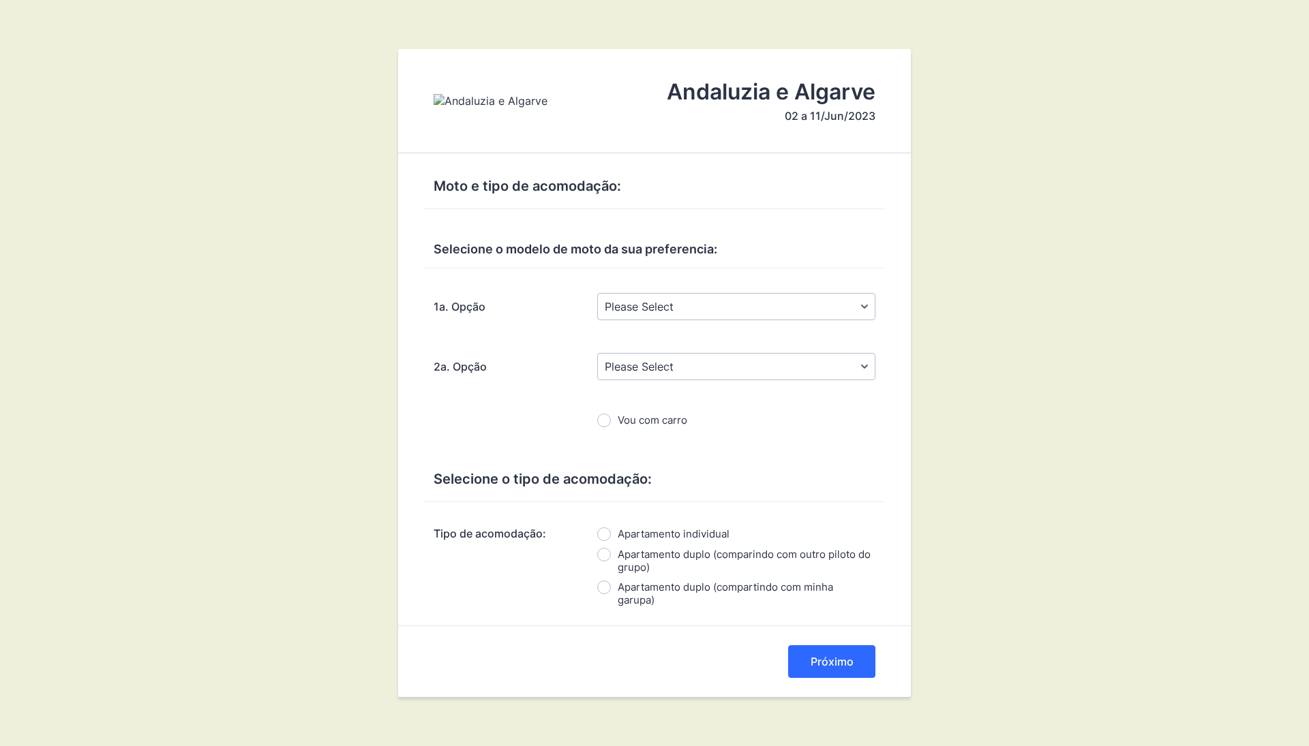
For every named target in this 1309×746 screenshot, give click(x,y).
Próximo (832, 661)
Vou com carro (652, 420)
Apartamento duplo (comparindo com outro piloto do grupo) (744, 561)
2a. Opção (460, 366)
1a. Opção (459, 306)
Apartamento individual (673, 533)
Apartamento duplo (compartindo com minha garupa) (725, 593)
